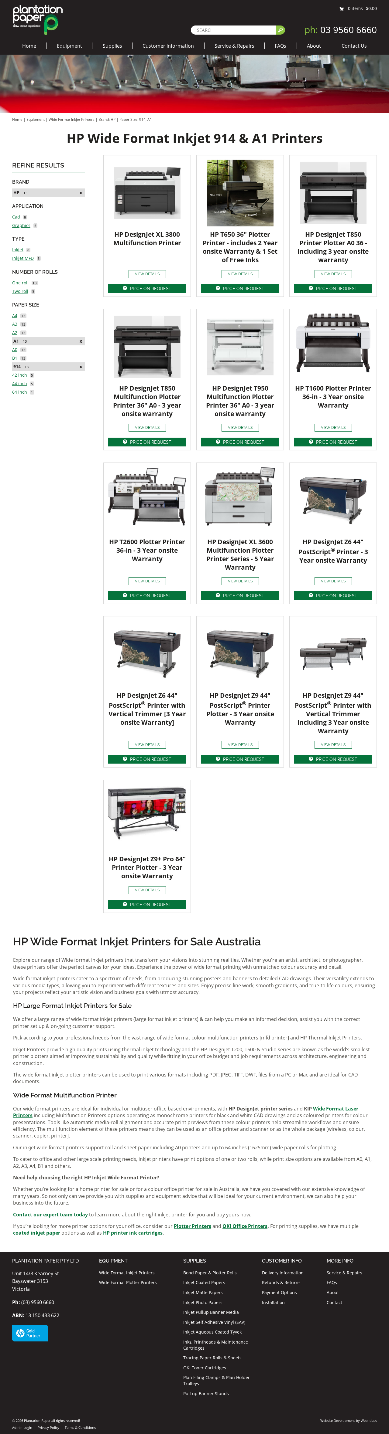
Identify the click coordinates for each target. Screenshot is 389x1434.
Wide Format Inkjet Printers (72, 119)
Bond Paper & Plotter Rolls (210, 1273)
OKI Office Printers (244, 1226)
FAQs (280, 45)
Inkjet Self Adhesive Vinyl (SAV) (214, 1322)
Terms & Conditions (80, 1427)
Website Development (337, 1420)
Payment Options (279, 1292)
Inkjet (17, 250)
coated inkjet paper (36, 1232)
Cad (16, 217)
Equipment (69, 45)
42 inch (19, 375)
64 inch (19, 392)
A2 (14, 332)
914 (17, 366)
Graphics (21, 225)
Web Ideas (369, 1420)
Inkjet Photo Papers (202, 1302)
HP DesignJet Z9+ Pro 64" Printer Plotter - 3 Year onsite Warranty (147, 867)
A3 (14, 324)
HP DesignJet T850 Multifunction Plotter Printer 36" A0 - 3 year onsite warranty (147, 401)
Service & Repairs (234, 45)
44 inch (19, 383)
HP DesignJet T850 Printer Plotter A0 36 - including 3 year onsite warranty (333, 247)
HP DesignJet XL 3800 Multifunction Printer (147, 238)
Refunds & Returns (281, 1282)
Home (29, 45)
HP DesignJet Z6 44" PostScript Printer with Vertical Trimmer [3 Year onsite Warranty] (147, 709)
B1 (14, 358)
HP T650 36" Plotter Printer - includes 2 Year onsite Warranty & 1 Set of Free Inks (240, 247)
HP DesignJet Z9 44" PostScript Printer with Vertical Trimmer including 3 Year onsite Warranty (333, 713)
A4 (14, 315)
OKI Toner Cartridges (204, 1368)
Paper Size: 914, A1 (135, 119)
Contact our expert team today (50, 1214)
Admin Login (22, 1427)
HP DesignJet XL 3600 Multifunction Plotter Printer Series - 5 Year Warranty (240, 554)
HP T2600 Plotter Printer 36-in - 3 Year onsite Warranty (147, 550)
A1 (16, 341)
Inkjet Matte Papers (203, 1292)
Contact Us (354, 45)
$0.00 (371, 8)
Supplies (112, 45)
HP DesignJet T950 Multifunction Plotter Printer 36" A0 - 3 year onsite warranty (240, 401)
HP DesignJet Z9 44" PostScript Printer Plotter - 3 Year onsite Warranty (240, 709)
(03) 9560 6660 (33, 1302)
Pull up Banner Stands (206, 1393)
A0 (14, 349)
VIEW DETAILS (147, 274)
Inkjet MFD (23, 258)
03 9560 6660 (341, 29)
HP (16, 192)
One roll (20, 283)
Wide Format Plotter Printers (128, 1282)
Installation (273, 1302)
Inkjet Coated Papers (204, 1282)
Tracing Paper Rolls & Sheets (212, 1358)
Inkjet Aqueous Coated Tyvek (212, 1332)
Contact (334, 1302)
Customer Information (168, 45)
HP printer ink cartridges (133, 1232)
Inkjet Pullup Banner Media (211, 1312)
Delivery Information (283, 1273)
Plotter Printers (192, 1226)
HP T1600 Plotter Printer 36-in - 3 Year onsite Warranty (333, 396)
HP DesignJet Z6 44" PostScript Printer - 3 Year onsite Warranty (333, 550)
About (314, 45)
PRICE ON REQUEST (150, 288)
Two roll (20, 291)
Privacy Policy (48, 1427)
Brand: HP (107, 119)
